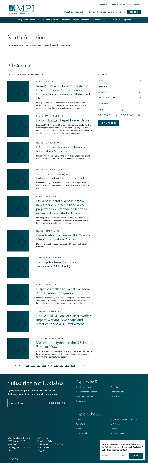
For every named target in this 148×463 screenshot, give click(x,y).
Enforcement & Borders (49, 20)
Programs (115, 429)
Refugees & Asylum (71, 20)
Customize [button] (105, 456)
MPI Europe (134, 5)
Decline (124, 456)
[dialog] (122, 450)
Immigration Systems (27, 20)
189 (73, 365)
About (79, 419)
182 (33, 365)
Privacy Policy (12, 459)
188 (67, 365)
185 (50, 365)
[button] (119, 81)
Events (111, 12)
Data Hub (68, 12)
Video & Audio (82, 433)
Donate (132, 12)
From (100, 110)
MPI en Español (117, 433)
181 (27, 365)
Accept (136, 456)
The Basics (90, 12)
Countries (101, 12)
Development (125, 20)
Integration (86, 20)
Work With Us (82, 424)
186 (56, 365)
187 (61, 365)
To (122, 110)
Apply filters (109, 123)
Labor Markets (110, 20)
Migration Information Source (112, 5)
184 (44, 365)
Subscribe (54, 403)
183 (38, 365)
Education (98, 20)
